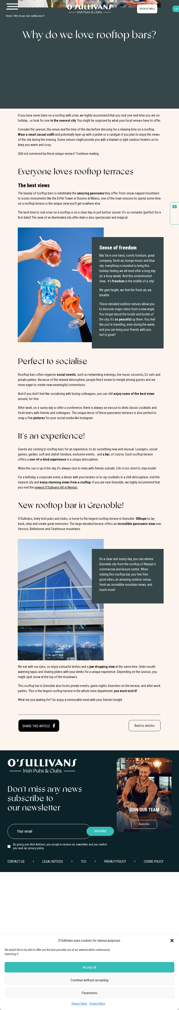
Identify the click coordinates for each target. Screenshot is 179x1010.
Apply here (144, 824)
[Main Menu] (12, 6)
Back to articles (144, 725)
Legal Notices (52, 861)
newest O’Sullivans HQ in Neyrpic (55, 487)
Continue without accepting (89, 980)
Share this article (36, 726)
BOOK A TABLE (147, 8)
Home (9, 15)
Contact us (15, 861)
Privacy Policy (79, 1003)
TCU (83, 861)
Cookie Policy (153, 861)
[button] (172, 940)
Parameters (89, 993)
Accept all (89, 967)
